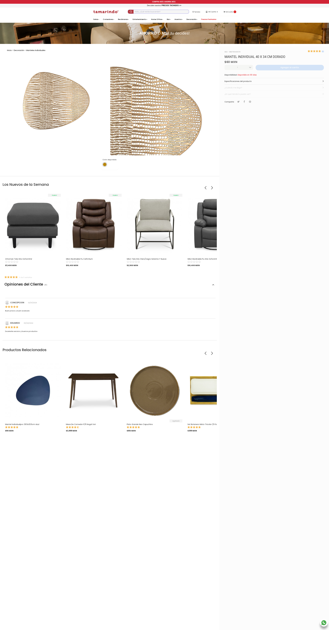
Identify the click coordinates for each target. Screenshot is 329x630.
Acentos (178, 19)
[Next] (212, 187)
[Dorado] (105, 164)
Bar (168, 19)
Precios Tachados (208, 19)
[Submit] (131, 12)
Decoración (191, 19)
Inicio (9, 50)
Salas (95, 19)
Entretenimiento (139, 19)
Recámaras (123, 19)
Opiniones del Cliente (25, 284)
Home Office (156, 19)
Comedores (108, 19)
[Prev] (206, 187)
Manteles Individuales (35, 50)
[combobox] (158, 12)
